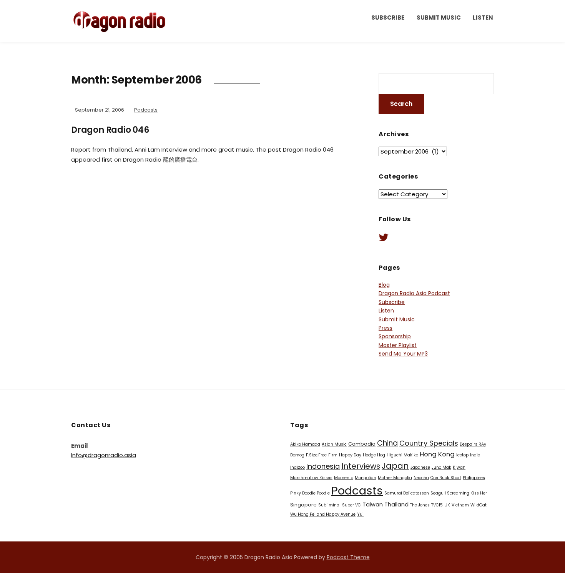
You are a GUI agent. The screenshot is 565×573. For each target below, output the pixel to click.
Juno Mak (441, 467)
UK (447, 505)
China (387, 443)
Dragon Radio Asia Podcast (414, 293)
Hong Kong (437, 454)
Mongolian (365, 478)
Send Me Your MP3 (403, 353)
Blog (384, 285)
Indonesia (323, 466)
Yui (360, 514)
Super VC (351, 505)
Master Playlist (398, 345)
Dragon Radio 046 (110, 130)
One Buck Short (445, 478)
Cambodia (362, 444)
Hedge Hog (374, 455)
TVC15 (437, 505)
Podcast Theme (348, 557)
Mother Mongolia (395, 478)
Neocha (421, 478)
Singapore (303, 504)
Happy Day (350, 455)
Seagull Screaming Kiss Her (458, 493)
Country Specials (428, 443)
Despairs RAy (473, 444)
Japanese (420, 467)
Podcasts (146, 110)
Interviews (360, 466)
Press (385, 328)
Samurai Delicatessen (406, 493)
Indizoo (297, 467)
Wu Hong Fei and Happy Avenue (323, 514)
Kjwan (459, 467)
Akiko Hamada (305, 444)
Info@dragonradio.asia (103, 455)
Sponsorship (395, 336)
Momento (343, 478)
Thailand (396, 504)
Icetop (462, 455)
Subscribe (387, 17)
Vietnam (460, 505)
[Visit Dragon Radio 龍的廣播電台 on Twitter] (384, 239)
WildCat (478, 505)
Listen (483, 17)
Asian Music (334, 444)
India (475, 455)
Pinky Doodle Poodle (310, 493)
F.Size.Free (316, 455)
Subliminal (329, 505)
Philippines (474, 478)
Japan (395, 465)
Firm (332, 455)
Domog (297, 455)
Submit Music (439, 17)
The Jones (420, 505)
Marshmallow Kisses (311, 478)
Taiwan (372, 504)
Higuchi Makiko (402, 455)
